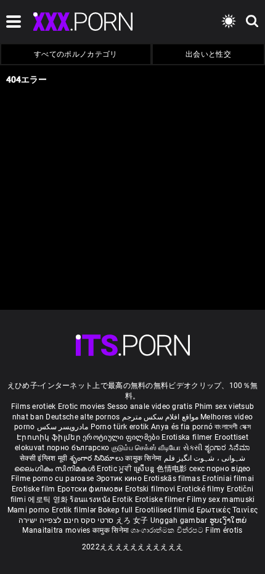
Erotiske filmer (161, 499)
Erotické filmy (202, 489)
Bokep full (115, 510)
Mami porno (28, 510)
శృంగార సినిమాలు (98, 458)
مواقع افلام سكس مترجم (160, 417)
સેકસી (193, 447)
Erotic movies (82, 406)
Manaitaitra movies (57, 530)
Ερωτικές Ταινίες (227, 510)
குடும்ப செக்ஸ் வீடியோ (146, 447)
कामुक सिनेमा (144, 458)
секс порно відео (220, 468)
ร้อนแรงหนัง (91, 499)
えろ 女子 (132, 520)
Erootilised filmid (166, 510)
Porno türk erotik (120, 426)
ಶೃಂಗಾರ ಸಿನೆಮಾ (227, 447)
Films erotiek (33, 406)
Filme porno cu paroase (52, 478)
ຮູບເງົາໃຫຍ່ (228, 520)
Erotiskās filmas (173, 478)
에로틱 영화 (49, 499)
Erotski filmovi (151, 489)
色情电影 (173, 468)
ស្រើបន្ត (145, 468)
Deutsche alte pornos (83, 417)
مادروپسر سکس (62, 426)
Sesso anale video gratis (149, 406)
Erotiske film (34, 489)
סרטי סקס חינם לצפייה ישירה (66, 520)
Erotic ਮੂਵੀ (115, 468)
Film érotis (223, 530)
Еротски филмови (91, 489)
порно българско (78, 447)
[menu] (133, 345)
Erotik (123, 499)
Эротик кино (120, 478)
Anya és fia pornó (182, 426)
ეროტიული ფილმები (122, 437)
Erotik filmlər (75, 510)
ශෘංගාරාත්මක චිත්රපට (168, 530)
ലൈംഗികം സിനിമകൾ (55, 468)
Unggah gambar (180, 520)
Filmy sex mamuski (221, 499)
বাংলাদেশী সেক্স (232, 426)
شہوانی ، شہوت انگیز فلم (204, 458)
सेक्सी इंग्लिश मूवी (43, 458)
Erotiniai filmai (228, 478)
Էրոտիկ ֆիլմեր (50, 437)
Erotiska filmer (187, 437)
